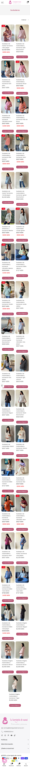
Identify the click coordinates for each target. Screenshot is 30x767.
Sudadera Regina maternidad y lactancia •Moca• (7, 662)
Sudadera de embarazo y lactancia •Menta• (7, 228)
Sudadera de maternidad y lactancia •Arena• (21, 446)
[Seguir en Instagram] (5, 735)
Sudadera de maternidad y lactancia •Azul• (21, 155)
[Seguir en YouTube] (11, 735)
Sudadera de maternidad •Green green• (20, 228)
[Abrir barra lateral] (2, 386)
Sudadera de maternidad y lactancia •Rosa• (21, 81)
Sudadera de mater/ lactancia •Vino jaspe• (7, 45)
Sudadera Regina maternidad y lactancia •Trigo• (14, 696)
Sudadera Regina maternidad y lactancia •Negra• (21, 625)
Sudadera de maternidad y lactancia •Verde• (7, 302)
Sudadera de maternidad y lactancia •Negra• (7, 411)
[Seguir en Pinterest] (8, 735)
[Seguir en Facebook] (2, 735)
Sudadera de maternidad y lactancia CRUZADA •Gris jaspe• (20, 340)
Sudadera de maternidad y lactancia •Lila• (20, 480)
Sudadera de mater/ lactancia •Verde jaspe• (7, 193)
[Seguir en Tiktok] (14, 735)
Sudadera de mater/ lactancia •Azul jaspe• (21, 553)
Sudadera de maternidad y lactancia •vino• (7, 553)
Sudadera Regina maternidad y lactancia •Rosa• (21, 662)
